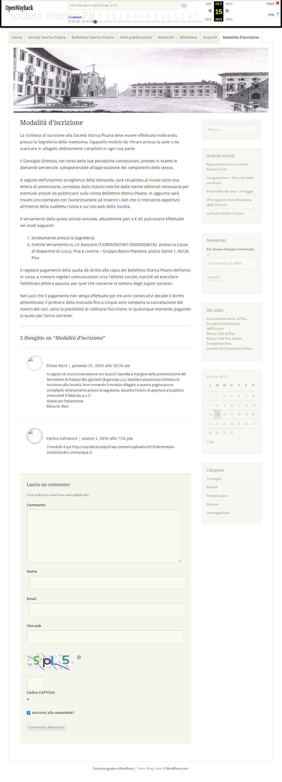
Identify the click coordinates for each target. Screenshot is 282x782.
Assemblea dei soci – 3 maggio (230, 191)
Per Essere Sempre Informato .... (230, 251)
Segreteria (84, 237)
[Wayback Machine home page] (19, 12)
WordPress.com (177, 768)
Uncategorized (218, 512)
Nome (32, 571)
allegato (50, 148)
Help (271, 14)
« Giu (210, 442)
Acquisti (210, 37)
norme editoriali (146, 186)
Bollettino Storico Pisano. (125, 193)
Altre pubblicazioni (136, 37)
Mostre (212, 487)
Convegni (214, 478)
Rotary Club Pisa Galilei (224, 338)
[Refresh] (79, 657)
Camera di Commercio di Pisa (229, 348)
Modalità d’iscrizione (241, 37)
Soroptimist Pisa (219, 343)
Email (31, 598)
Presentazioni (217, 495)
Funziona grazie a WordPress (113, 768)
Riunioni (213, 504)
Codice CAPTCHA (41, 692)
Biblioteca (188, 37)
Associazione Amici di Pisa (227, 318)
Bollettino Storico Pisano (93, 37)
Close (270, 3)
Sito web (34, 625)
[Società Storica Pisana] (141, 80)
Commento (36, 504)
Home (17, 37)
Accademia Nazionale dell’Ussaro (223, 326)
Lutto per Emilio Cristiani (225, 213)
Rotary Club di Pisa (221, 333)
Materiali (166, 37)
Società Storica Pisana (47, 37)
